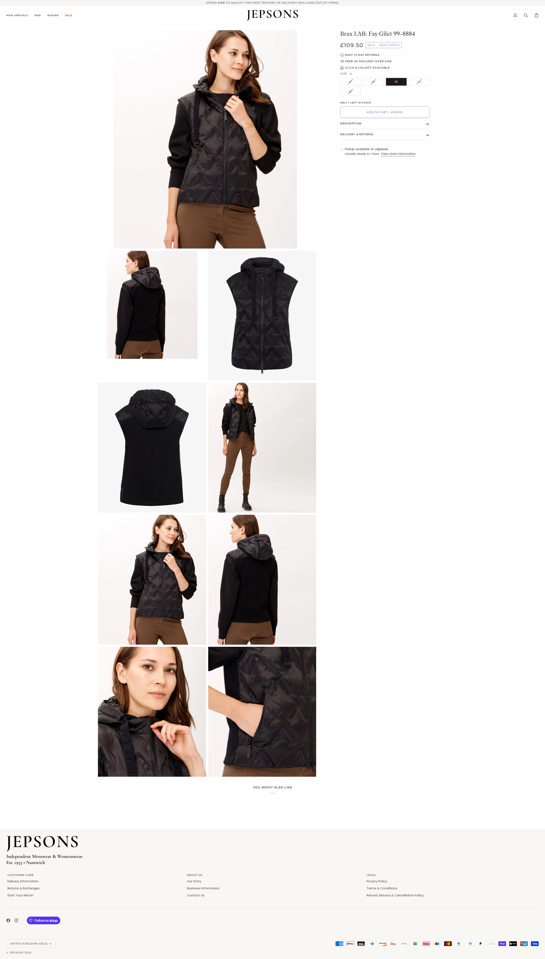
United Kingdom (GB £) (29, 943)
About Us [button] (194, 875)
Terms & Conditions (382, 888)
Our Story (194, 881)
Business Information (203, 888)
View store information (398, 154)
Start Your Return (20, 895)
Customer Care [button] (20, 875)
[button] (18, 15)
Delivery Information (22, 881)
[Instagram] (16, 920)
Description (350, 123)
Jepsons (16, 952)
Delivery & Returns (357, 134)
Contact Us (195, 895)
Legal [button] (371, 875)
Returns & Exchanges (23, 888)
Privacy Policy (377, 881)
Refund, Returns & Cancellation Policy (395, 895)
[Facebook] (8, 920)
